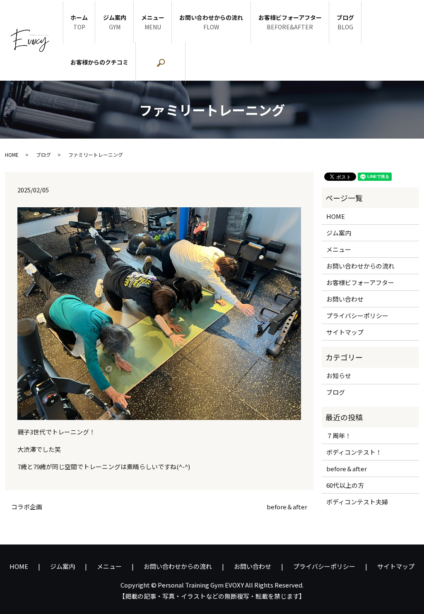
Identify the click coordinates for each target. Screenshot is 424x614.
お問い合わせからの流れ (211, 22)
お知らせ (338, 375)
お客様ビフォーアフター (290, 22)
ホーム (79, 22)
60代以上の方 (345, 485)
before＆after (287, 506)
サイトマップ (345, 332)
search (182, 67)
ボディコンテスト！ (354, 452)
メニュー (152, 22)
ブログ (345, 22)
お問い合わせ (345, 299)
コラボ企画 (26, 506)
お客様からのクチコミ (99, 62)
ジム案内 (114, 22)
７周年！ (338, 435)
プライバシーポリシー (357, 315)
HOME (12, 154)
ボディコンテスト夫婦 (357, 501)
